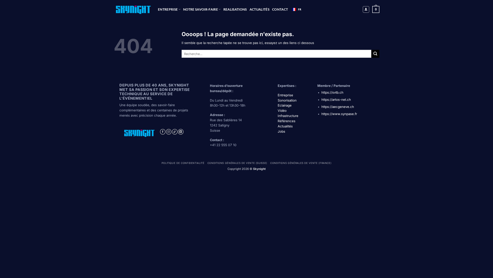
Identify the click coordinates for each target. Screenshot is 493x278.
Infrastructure (288, 116)
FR (299, 9)
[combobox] (296, 9)
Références (286, 121)
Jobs (281, 131)
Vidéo (282, 111)
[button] (366, 9)
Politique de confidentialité (183, 163)
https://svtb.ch (332, 92)
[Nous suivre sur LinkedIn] (181, 132)
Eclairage (285, 105)
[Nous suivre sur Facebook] (163, 132)
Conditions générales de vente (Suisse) (237, 163)
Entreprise (168, 9)
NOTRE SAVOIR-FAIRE (200, 9)
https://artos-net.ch (336, 100)
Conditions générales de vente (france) (300, 163)
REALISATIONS (235, 9)
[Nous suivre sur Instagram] (169, 132)
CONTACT (280, 9)
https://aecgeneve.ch (337, 107)
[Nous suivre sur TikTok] (175, 132)
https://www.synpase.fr (339, 114)
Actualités (259, 9)
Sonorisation (287, 100)
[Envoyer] (375, 54)
